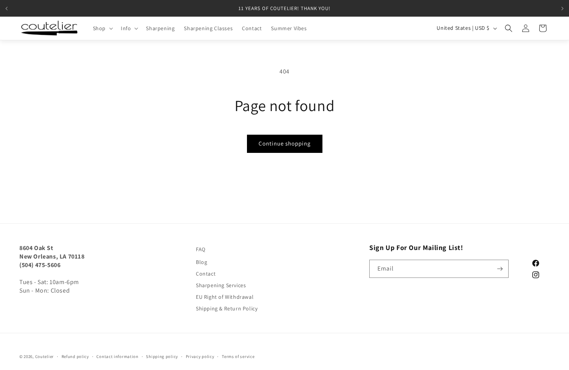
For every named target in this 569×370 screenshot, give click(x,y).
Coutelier (44, 356)
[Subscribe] (499, 269)
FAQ (201, 249)
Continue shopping (285, 143)
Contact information (117, 356)
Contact (206, 273)
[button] (102, 28)
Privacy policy (200, 356)
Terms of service (238, 356)
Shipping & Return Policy (226, 308)
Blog (201, 262)
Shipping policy (162, 356)
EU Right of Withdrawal (225, 296)
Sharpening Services (221, 285)
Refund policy (75, 356)
